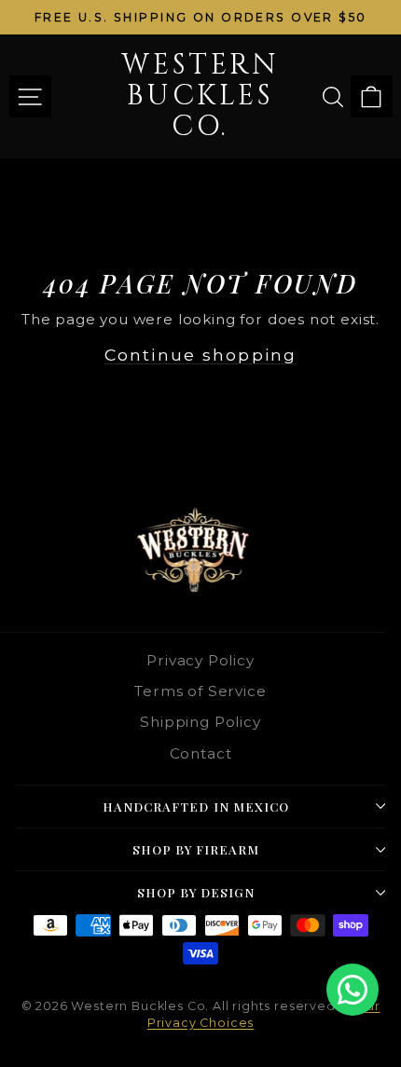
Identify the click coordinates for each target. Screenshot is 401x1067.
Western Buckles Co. (200, 96)
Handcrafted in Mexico (196, 806)
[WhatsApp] (352, 990)
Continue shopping (200, 354)
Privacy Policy (200, 660)
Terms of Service (200, 691)
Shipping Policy (200, 722)
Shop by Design (196, 892)
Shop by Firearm (196, 849)
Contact (201, 753)
